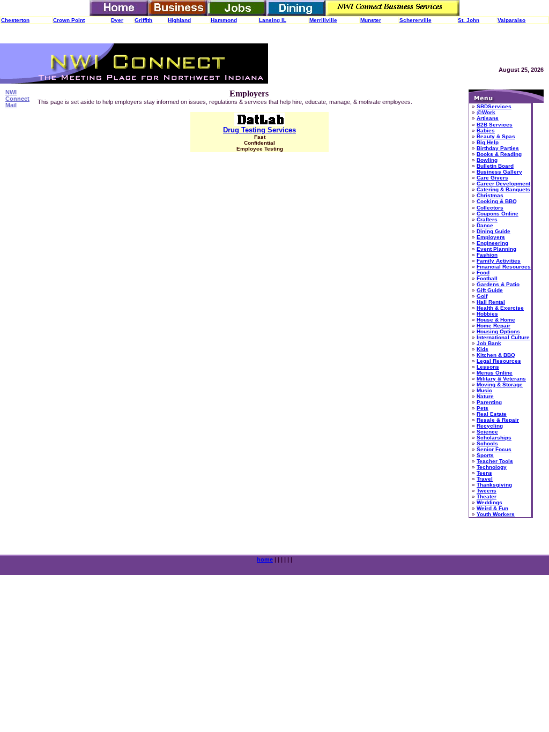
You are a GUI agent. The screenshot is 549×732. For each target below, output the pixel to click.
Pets (482, 408)
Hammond (224, 20)
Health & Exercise (500, 308)
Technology (492, 467)
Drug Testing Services (259, 130)
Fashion (487, 255)
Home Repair (493, 325)
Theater (486, 496)
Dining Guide (493, 231)
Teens (484, 473)
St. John (468, 20)
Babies (486, 130)
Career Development (503, 183)
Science (487, 432)
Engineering (492, 243)
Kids (482, 349)
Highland (179, 20)
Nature (485, 396)
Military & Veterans (501, 379)
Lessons (488, 367)
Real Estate (492, 414)
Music (484, 390)
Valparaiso (511, 20)
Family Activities (499, 261)
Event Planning (496, 249)
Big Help (488, 142)
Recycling (490, 426)
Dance (485, 225)
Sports (485, 455)
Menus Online (495, 373)
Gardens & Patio (498, 284)
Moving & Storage (500, 384)
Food (483, 272)
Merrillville (323, 20)
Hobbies (487, 314)
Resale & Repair (498, 420)
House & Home (496, 320)
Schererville (415, 20)
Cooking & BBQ (497, 201)
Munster (370, 20)
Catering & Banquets (503, 189)
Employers (491, 237)
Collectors (490, 208)
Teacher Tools (495, 461)
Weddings (489, 502)
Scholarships (494, 437)
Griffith (143, 20)
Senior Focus (494, 449)
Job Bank (489, 343)
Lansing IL (272, 20)
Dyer (117, 20)
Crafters (487, 219)
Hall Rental (491, 302)
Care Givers (492, 178)
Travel (485, 479)
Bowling (487, 160)
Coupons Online (497, 213)
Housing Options (498, 331)
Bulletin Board (495, 166)
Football (487, 278)
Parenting (489, 402)
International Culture (503, 337)
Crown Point (69, 20)
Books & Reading (499, 154)
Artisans (488, 118)
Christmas (490, 195)
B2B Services (495, 125)
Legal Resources (499, 361)
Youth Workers (496, 514)
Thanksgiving (494, 485)
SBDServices (494, 106)
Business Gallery (499, 172)
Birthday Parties (498, 148)
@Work (486, 112)
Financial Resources (504, 267)
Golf (482, 296)
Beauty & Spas (496, 136)
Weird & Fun (492, 508)
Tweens (486, 491)
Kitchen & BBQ (496, 355)
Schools (487, 443)
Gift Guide (490, 290)
